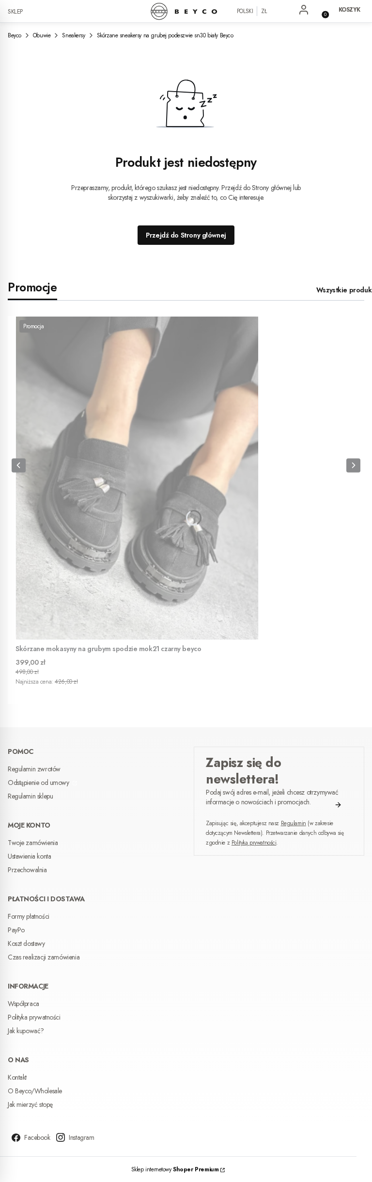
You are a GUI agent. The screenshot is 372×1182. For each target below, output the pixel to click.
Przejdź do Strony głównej (186, 235)
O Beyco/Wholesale (35, 1091)
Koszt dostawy (26, 943)
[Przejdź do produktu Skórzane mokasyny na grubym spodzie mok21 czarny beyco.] (137, 478)
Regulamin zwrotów (34, 769)
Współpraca (23, 1003)
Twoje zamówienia (33, 842)
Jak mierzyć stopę (30, 1104)
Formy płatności (28, 916)
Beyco (14, 35)
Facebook (37, 1137)
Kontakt (17, 1077)
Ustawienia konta (29, 856)
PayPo (16, 930)
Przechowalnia (27, 870)
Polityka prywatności (34, 1017)
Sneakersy (73, 35)
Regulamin (293, 823)
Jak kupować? (26, 1031)
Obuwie (41, 35)
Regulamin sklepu (30, 796)
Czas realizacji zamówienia (43, 957)
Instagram (81, 1137)
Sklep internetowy (175, 1169)
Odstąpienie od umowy (39, 782)
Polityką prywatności (254, 842)
